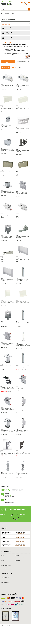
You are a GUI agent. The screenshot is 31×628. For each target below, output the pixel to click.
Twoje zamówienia (5, 577)
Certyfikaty (6, 608)
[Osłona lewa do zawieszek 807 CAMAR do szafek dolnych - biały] (23, 293)
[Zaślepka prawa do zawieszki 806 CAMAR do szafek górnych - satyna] (23, 164)
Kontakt (4, 528)
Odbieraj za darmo (17, 510)
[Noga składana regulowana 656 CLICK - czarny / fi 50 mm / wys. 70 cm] (23, 444)
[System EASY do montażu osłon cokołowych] (23, 228)
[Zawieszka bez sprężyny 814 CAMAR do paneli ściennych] (8, 315)
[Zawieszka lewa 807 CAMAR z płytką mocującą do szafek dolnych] (8, 401)
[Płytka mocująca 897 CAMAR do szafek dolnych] (8, 119)
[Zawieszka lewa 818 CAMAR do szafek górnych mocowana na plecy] (8, 466)
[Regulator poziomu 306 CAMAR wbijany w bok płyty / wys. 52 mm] (23, 272)
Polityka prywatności (20, 557)
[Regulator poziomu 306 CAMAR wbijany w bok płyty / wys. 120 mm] (23, 358)
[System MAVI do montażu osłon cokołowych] (23, 142)
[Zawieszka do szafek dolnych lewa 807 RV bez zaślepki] (8, 336)
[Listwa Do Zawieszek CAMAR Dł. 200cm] (8, 250)
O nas (2, 555)
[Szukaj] (29, 9)
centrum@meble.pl (20, 533)
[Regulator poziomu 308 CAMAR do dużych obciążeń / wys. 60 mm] (8, 422)
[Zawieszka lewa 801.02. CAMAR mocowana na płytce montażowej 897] (8, 207)
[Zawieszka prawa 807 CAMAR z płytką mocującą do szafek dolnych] (23, 379)
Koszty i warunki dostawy (6, 565)
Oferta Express (6, 24)
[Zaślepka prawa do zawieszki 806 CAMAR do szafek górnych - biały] (23, 99)
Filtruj (7, 62)
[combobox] (23, 61)
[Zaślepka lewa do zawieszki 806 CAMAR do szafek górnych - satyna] (8, 164)
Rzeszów (21, 517)
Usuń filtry (6, 67)
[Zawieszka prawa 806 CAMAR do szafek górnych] (23, 78)
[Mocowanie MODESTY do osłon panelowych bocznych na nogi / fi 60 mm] (8, 379)
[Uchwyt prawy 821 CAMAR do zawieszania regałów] (23, 401)
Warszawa (22, 514)
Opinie (2, 557)
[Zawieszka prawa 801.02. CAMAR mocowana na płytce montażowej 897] (23, 207)
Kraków (2, 514)
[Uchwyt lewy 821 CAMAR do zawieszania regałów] (23, 422)
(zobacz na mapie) (5, 541)
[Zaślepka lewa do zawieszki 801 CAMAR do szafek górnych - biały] (8, 272)
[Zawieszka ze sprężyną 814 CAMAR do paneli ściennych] (8, 228)
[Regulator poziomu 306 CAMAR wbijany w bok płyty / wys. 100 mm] (23, 336)
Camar (18, 67)
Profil (2, 580)
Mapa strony (18, 560)
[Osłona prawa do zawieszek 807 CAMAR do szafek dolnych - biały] (8, 293)
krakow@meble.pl (20, 541)
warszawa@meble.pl (20, 545)
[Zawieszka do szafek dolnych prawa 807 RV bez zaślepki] (23, 185)
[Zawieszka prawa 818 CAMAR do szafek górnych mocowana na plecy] (23, 466)
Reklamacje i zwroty (5, 567)
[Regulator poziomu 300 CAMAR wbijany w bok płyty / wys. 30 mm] (8, 142)
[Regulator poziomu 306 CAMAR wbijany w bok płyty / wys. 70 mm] (23, 315)
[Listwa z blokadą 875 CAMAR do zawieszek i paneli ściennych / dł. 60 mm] (23, 121)
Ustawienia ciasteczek (5, 585)
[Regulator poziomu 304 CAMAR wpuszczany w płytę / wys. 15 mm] (8, 184)
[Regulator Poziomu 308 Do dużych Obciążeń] (8, 358)
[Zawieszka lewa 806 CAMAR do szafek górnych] (8, 78)
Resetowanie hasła (5, 582)
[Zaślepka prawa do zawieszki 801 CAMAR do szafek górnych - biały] (23, 250)
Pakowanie (3, 562)
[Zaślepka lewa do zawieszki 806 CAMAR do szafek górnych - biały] (8, 99)
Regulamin (18, 555)
